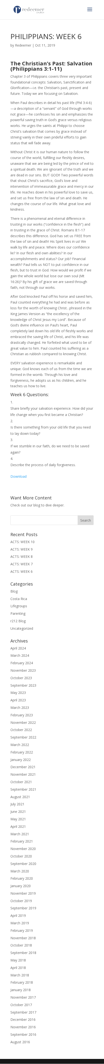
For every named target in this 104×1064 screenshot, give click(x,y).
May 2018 (18, 960)
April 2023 (18, 700)
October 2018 (21, 945)
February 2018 (21, 982)
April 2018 (18, 967)
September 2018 (23, 952)
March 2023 (19, 707)
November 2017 (23, 997)
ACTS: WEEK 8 (21, 556)
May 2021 (18, 819)
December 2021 (23, 767)
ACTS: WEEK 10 (22, 541)
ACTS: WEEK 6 (21, 571)
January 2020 (20, 886)
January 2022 (20, 759)
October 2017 (21, 1004)
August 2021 (20, 797)
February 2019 (21, 930)
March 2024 (19, 655)
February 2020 (21, 878)
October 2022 (21, 729)
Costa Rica (18, 598)
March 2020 (19, 871)
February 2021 (21, 841)
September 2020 (23, 863)
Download (18, 476)
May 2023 (18, 692)
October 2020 (21, 856)
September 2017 (23, 1012)
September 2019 (23, 908)
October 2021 (21, 782)
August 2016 (20, 1042)
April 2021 (18, 826)
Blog (14, 591)
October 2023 (21, 678)
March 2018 (19, 975)
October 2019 (21, 900)
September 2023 (23, 685)
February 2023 (21, 715)
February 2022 (21, 752)
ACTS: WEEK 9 (21, 549)
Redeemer (23, 45)
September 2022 (23, 737)
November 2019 (23, 893)
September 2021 (23, 789)
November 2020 (23, 848)
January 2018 (20, 990)
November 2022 (23, 722)
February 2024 (21, 663)
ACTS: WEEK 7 (21, 564)
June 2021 (18, 811)
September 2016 (23, 1034)
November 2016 (23, 1027)
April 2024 (18, 648)
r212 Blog (18, 621)
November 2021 (23, 774)
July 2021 (17, 804)
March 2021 (19, 834)
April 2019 (18, 915)
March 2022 (19, 744)
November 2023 (23, 670)
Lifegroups (18, 606)
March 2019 (19, 923)
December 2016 (23, 1019)
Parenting (17, 613)
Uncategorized (21, 628)
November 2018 (23, 938)
